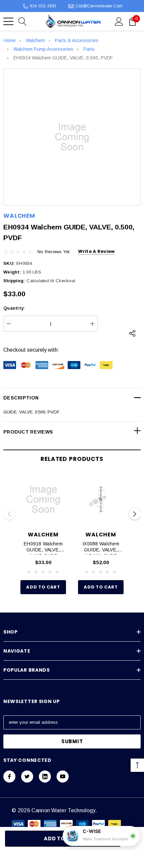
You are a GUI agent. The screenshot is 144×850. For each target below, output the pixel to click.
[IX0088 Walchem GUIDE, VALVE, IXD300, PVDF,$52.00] (101, 499)
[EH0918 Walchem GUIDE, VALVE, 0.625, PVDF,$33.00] (43, 499)
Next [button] (135, 514)
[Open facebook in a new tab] (9, 777)
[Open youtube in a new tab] (63, 777)
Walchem (19, 216)
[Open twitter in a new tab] (27, 777)
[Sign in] (119, 21)
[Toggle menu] (8, 21)
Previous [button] (9, 514)
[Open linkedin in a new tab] (45, 777)
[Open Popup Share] (132, 333)
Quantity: (14, 308)
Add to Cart (43, 587)
